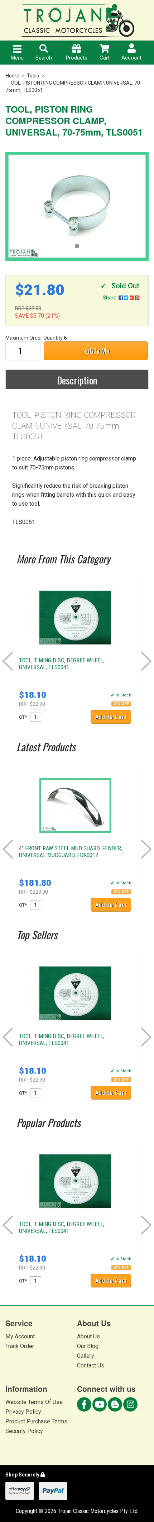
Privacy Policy (23, 1411)
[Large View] (77, 206)
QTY (23, 717)
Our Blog (87, 1346)
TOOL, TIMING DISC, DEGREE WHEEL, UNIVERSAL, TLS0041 (61, 664)
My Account (20, 1336)
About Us (88, 1336)
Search (43, 58)
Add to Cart (111, 717)
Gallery (85, 1355)
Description (77, 380)
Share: (111, 298)
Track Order (19, 1346)
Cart (105, 58)
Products (76, 58)
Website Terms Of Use (34, 1402)
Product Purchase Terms (36, 1421)
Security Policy (24, 1431)
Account (131, 58)
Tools (33, 76)
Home (12, 76)
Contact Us (90, 1365)
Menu (17, 58)
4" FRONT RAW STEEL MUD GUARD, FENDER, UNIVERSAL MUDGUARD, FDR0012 (70, 852)
